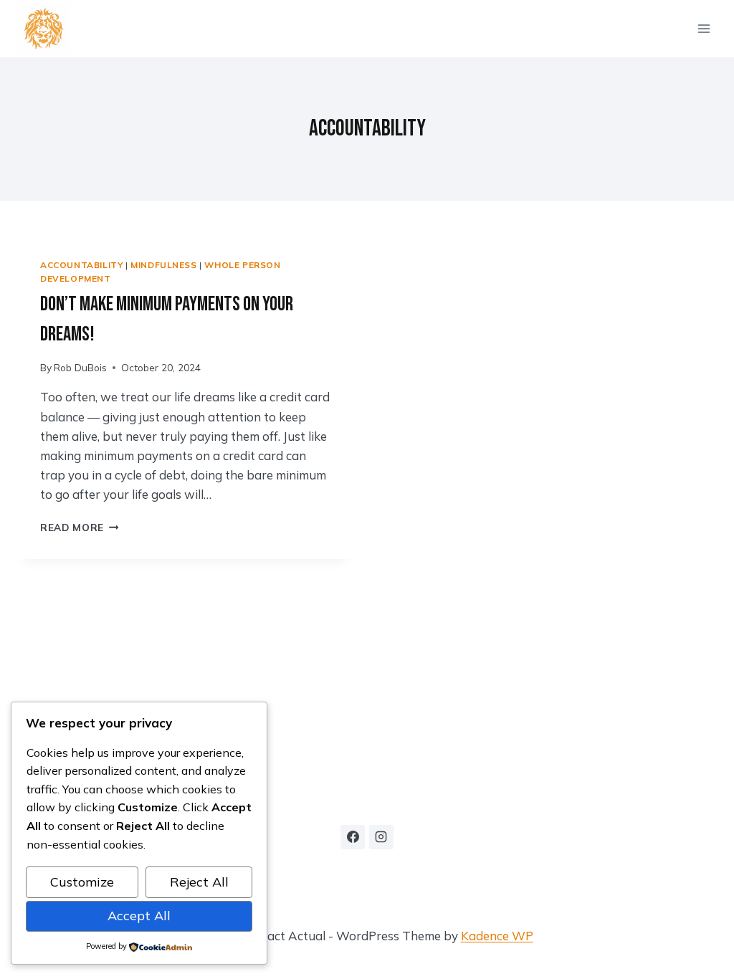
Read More (79, 527)
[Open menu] (703, 28)
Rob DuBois (80, 367)
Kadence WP (497, 935)
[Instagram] (381, 837)
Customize (82, 882)
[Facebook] (352, 837)
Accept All (139, 915)
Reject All (199, 882)
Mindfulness (163, 264)
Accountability (81, 264)
